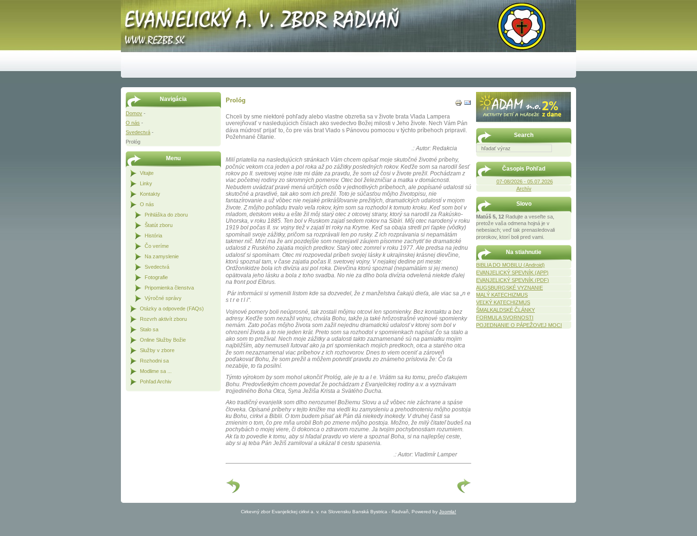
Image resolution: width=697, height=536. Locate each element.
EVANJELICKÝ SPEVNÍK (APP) (512, 272)
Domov (134, 113)
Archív (524, 188)
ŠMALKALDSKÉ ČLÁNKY (505, 310)
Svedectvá (138, 132)
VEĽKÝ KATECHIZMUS (503, 302)
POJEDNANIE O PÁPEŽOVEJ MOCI (519, 325)
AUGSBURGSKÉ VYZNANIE (509, 288)
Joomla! (447, 511)
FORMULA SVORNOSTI (504, 317)
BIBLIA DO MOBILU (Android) (510, 265)
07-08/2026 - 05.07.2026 (524, 181)
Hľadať (566, 159)
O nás (133, 123)
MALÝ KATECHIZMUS (502, 295)
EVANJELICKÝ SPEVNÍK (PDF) (512, 280)
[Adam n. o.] (523, 120)
